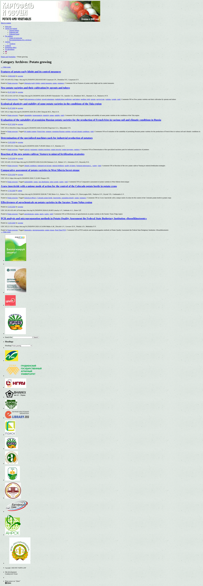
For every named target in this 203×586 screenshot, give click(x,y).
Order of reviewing (15, 38)
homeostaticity (37, 115)
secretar (20, 76)
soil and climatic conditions (80, 131)
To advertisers (9, 49)
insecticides (57, 198)
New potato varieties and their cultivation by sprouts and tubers (35, 87)
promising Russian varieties (61, 131)
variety (94, 166)
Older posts (6, 67)
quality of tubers (70, 166)
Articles (7, 42)
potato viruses (49, 230)
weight (114, 99)
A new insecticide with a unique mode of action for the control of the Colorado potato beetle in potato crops (59, 186)
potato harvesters (67, 149)
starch (41, 214)
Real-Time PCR (60, 230)
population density (68, 198)
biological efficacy (30, 198)
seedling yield (85, 99)
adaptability (28, 115)
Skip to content (6, 23)
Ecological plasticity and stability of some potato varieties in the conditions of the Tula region (51, 103)
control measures (46, 83)
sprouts (93, 99)
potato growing (56, 149)
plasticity (46, 115)
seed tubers (76, 99)
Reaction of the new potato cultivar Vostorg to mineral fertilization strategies (42, 154)
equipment (33, 149)
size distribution (44, 182)
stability (57, 115)
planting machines (44, 149)
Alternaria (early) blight (32, 83)
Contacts (8, 45)
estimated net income (44, 166)
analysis (26, 149)
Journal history (14, 30)
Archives (12, 44)
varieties (108, 99)
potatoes (48, 131)
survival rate (100, 99)
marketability (28, 182)
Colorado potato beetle (44, 198)
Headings (8, 345)
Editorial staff (13, 32)
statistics (77, 149)
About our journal (11, 28)
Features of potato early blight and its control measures (31, 71)
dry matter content (30, 131)
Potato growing (12, 83)
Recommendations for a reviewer (20, 40)
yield (118, 99)
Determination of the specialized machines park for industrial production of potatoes (47, 138)
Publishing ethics (10, 47)
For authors (9, 36)
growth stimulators (48, 99)
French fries (41, 131)
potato (55, 83)
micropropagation (38, 230)
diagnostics (28, 230)
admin (20, 191)
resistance (61, 83)
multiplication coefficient (63, 99)
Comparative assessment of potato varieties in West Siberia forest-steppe (40, 170)
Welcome (8, 27)
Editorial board (14, 34)
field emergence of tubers (32, 99)
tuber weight (54, 182)
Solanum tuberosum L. (84, 166)
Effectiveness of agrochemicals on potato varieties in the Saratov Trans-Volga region (46, 202)
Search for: (8, 337)
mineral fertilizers (58, 166)
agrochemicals (29, 214)
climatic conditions (30, 166)
